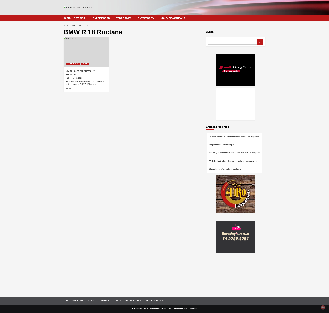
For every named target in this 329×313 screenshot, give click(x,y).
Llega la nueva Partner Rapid (221, 145)
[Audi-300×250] (235, 70)
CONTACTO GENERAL (74, 301)
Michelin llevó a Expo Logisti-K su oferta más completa (233, 161)
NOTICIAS (79, 18)
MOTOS (84, 64)
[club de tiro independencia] (235, 194)
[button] (263, 18)
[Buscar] (260, 42)
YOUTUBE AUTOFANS (173, 18)
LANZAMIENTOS (100, 18)
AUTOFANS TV (146, 18)
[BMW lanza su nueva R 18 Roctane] (86, 52)
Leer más (68, 88)
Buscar (210, 31)
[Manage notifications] (323, 307)
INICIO (67, 18)
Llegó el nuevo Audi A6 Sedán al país (225, 169)
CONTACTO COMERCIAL (99, 301)
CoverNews (178, 309)
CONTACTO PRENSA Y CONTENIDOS (130, 301)
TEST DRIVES (123, 18)
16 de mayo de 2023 (74, 78)
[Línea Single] (235, 237)
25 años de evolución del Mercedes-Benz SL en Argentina (234, 137)
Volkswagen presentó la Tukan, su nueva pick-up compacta (234, 153)
